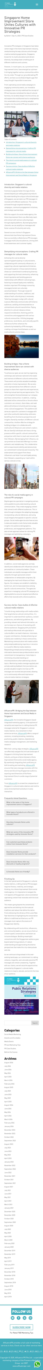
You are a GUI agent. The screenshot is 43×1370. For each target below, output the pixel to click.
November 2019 (9, 1254)
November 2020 (9, 1215)
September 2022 (10, 1169)
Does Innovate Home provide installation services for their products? (21, 853)
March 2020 (8, 1240)
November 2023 (9, 1133)
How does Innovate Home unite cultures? (18, 823)
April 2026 (7, 1077)
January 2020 (9, 1247)
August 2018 (8, 1286)
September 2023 (10, 1140)
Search (35, 1023)
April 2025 (7, 1102)
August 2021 (8, 1187)
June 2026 (7, 1069)
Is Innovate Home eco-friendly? (18, 872)
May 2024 (7, 1112)
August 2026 (8, 1062)
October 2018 (9, 1279)
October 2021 (9, 1180)
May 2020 (7, 1233)
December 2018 (9, 1272)
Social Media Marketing (12, 1034)
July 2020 (7, 1229)
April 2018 (7, 1297)
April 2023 (7, 1158)
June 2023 (7, 1151)
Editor (8, 36)
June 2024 (7, 1109)
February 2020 (9, 1243)
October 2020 (9, 1219)
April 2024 (7, 1116)
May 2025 (7, 1098)
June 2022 (7, 1172)
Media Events (9, 1041)
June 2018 (7, 1290)
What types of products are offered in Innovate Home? (20, 813)
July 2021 (7, 1190)
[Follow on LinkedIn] (24, 1318)
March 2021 (8, 1204)
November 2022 (9, 1165)
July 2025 (7, 1091)
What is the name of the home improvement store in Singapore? (19, 803)
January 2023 (9, 1162)
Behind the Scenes (10, 1052)
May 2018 (7, 1293)
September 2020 (10, 1222)
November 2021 (9, 1176)
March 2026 (8, 1080)
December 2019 (9, 1250)
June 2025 (7, 1094)
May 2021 (7, 1197)
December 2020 (9, 1211)
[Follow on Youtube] (12, 1318)
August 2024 (8, 1105)
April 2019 (7, 1261)
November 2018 (9, 1275)
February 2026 (9, 1084)
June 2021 (7, 1194)
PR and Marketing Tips (12, 1045)
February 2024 (9, 1123)
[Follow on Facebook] (18, 1318)
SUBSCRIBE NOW (21, 1327)
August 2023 (8, 1144)
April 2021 (7, 1201)
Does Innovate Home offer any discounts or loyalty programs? (18, 863)
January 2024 (9, 1126)
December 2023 (9, 1130)
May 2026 (7, 1073)
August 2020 (8, 1226)
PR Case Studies (27, 36)
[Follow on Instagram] (30, 1318)
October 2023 (9, 1137)
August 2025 (8, 1087)
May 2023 (7, 1155)
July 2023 (7, 1148)
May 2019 (7, 1258)
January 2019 (9, 1268)
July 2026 (7, 1066)
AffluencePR (8, 720)
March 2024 (8, 1119)
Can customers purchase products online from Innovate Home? (19, 843)
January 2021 (9, 1208)
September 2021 (10, 1183)
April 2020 (7, 1236)
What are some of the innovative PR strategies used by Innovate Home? (19, 833)
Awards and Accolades (12, 1038)
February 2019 (9, 1265)
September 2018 (10, 1282)
